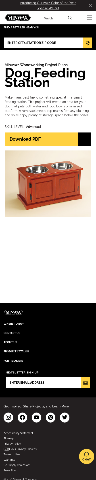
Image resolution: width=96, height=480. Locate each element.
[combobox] (54, 17)
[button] (89, 17)
